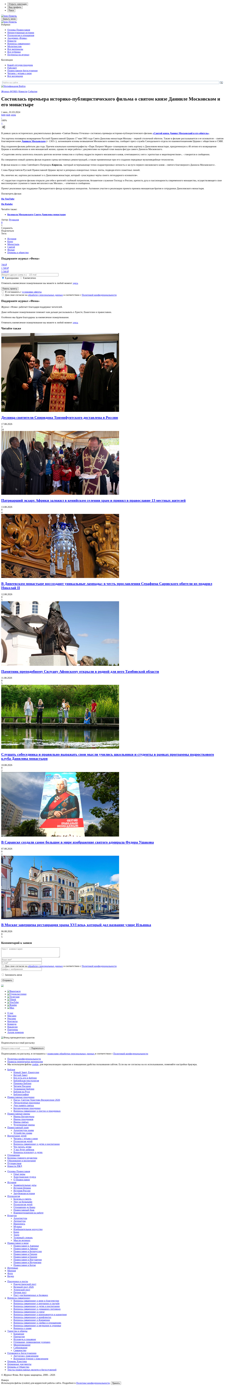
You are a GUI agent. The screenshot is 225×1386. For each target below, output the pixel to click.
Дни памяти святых (23, 1105)
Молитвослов (14, 46)
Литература (19, 1221)
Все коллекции (15, 76)
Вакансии (12, 1027)
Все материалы (15, 49)
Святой (11, 247)
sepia (13, 115)
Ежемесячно (29, 278)
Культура (12, 1215)
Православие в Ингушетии (27, 1259)
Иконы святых (21, 1122)
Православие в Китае (24, 1265)
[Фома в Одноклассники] (16, 994)
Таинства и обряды (17, 1331)
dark (8, 115)
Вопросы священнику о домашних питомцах (37, 1309)
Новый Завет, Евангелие (26, 1072)
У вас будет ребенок (23, 1149)
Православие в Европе (25, 1257)
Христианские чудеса (24, 1177)
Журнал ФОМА (9, 91)
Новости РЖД (14, 1166)
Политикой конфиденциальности (99, 295)
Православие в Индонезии (27, 1262)
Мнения (11, 1270)
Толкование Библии (23, 1089)
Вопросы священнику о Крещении (31, 1320)
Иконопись (19, 1223)
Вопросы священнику (18, 43)
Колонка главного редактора (22, 1158)
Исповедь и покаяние (24, 1339)
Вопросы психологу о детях (28, 1152)
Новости (11, 41)
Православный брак (23, 1210)
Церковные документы (19, 1364)
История (11, 238)
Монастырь (13, 244)
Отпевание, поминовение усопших (31, 1342)
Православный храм (18, 1127)
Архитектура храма (23, 1130)
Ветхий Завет (20, 1075)
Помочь (13, 16)
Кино (10, 241)
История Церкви (22, 1188)
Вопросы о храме (22, 1328)
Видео (10, 1276)
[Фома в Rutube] (12, 1005)
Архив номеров (15, 1032)
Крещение (18, 1334)
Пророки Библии (22, 1083)
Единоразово (12, 278)
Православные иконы (18, 1113)
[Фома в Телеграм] (13, 996)
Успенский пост (21, 1289)
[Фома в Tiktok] (11, 999)
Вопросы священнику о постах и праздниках (37, 1111)
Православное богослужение (22, 70)
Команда (11, 1024)
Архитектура (20, 1218)
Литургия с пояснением (25, 1356)
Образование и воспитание (21, 1160)
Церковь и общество (18, 252)
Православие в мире (18, 1243)
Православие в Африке (25, 1248)
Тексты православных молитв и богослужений (31, 1369)
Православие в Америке (26, 1246)
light (3, 115)
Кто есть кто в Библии (25, 1078)
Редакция (14, 219)
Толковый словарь (23, 1237)
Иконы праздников (23, 1119)
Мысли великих (21, 1240)
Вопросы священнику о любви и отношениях (37, 1322)
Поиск (11, 10)
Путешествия (14, 1163)
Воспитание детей (16, 1135)
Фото (10, 1273)
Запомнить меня (13, 975)
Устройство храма (22, 1133)
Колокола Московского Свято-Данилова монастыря (36, 214)
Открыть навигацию (18, 4)
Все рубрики (14, 52)
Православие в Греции (25, 1254)
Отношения (13, 1155)
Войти (22, 86)
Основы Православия (18, 30)
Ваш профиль (15, 7)
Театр (16, 1234)
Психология (13, 1196)
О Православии (21, 1179)
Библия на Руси (21, 1091)
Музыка (17, 1226)
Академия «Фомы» (17, 38)
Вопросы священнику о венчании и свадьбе (36, 1303)
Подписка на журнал (18, 54)
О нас (10, 1013)
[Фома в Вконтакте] (14, 991)
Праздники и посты (17, 1281)
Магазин (11, 1015)
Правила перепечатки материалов (25, 1061)
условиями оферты (32, 292)
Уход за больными (22, 1201)
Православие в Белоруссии (27, 1251)
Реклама (11, 1018)
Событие (32, 91)
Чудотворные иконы (24, 1124)
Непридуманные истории (20, 32)
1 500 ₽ (5, 268)
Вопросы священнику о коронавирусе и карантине (40, 1314)
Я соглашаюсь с (23, 292)
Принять (116, 1383)
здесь (75, 283)
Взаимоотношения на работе (28, 1212)
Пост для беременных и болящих (30, 1295)
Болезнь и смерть (22, 1199)
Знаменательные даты (24, 1185)
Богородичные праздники (27, 1108)
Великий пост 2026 (23, 1287)
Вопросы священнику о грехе (29, 1311)
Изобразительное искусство (28, 1229)
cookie (35, 1064)
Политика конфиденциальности (24, 1059)
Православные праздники (20, 1097)
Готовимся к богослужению (21, 1353)
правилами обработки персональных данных (71, 1053)
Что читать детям (22, 1147)
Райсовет (12, 68)
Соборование (20, 1347)
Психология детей (22, 1141)
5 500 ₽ (5, 271)
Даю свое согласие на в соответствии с (61, 295)
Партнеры (12, 1029)
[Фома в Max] (10, 1008)
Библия (11, 1069)
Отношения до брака (24, 1207)
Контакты (12, 1021)
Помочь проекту (9, 289)
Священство (19, 1350)
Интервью (12, 1268)
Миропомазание (21, 1345)
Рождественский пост (24, 1284)
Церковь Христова (17, 1361)
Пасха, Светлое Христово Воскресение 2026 (36, 1100)
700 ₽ (4, 264)
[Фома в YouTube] (13, 1002)
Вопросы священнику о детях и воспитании (36, 1144)
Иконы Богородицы (23, 1116)
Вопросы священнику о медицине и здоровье (37, 1325)
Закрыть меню (9, 19)
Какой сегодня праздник (20, 65)
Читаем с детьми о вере (19, 73)
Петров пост (19, 1292)
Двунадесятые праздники (26, 1102)
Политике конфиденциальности (93, 1383)
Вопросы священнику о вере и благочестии (36, 1300)
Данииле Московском (34, 141)
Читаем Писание (22, 1086)
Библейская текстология (26, 1080)
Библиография (21, 1094)
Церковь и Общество (18, 1367)
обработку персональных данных (45, 295)
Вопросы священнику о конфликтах (32, 1317)
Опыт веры (19, 1174)
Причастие (19, 1336)
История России (21, 1190)
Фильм (11, 249)
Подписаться (37, 1048)
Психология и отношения (20, 35)
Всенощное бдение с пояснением (30, 1358)
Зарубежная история (24, 1193)
